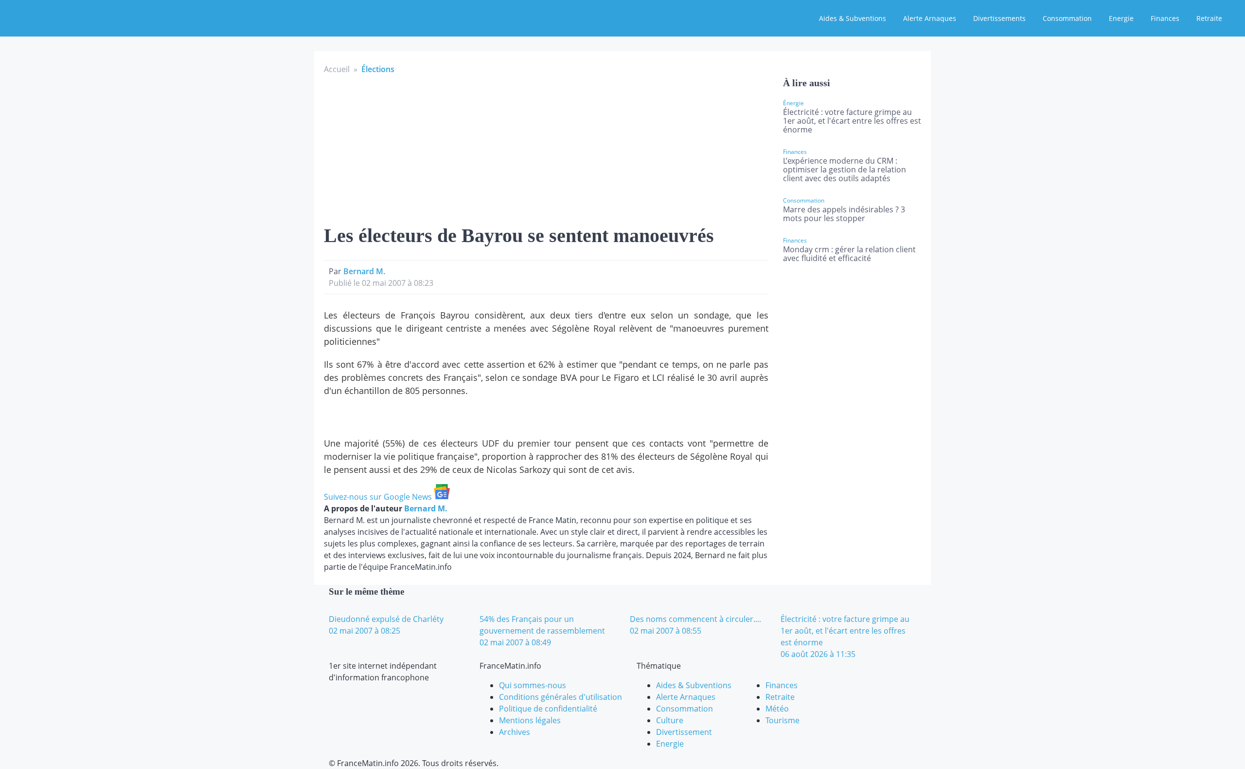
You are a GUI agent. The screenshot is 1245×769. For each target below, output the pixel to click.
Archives (514, 732)
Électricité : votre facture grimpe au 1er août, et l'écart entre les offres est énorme (852, 121)
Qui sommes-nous (532, 685)
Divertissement (684, 732)
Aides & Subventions (852, 18)
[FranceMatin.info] (71, 17)
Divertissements (999, 18)
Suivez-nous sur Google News (379, 496)
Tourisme (782, 720)
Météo (777, 708)
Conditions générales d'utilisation (560, 697)
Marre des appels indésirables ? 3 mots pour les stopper (844, 214)
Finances (1165, 18)
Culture (669, 720)
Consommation (1067, 18)
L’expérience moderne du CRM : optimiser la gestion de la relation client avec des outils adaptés (844, 169)
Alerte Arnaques (929, 18)
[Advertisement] (546, 148)
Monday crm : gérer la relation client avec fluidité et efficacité (849, 253)
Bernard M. (364, 271)
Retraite (1209, 18)
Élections (377, 69)
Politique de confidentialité (548, 708)
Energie (1121, 18)
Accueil (337, 69)
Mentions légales (530, 720)
